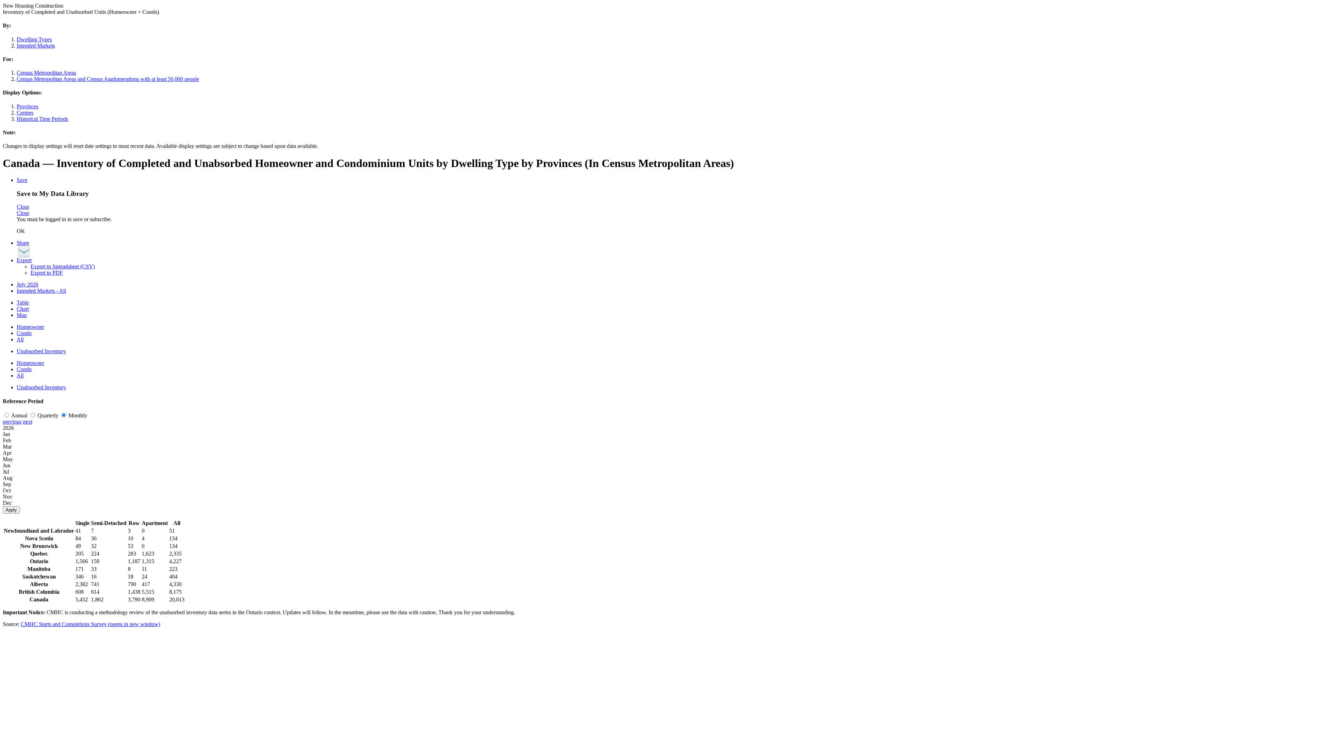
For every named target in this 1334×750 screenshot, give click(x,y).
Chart (23, 309)
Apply (11, 509)
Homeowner (30, 327)
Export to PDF (47, 273)
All (20, 339)
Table (23, 303)
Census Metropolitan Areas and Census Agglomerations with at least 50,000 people (108, 79)
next (27, 422)
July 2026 (27, 285)
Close (23, 207)
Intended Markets (36, 46)
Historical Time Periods (42, 119)
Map (22, 315)
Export (24, 260)
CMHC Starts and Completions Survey (90, 624)
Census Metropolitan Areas (46, 73)
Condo (24, 333)
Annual (20, 415)
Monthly (77, 415)
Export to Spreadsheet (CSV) (63, 266)
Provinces (27, 106)
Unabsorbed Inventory (41, 351)
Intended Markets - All (41, 291)
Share (23, 243)
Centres (25, 113)
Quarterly (49, 415)
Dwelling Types (34, 39)
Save (22, 180)
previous (12, 422)
